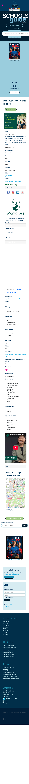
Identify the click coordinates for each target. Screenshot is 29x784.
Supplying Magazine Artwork (9, 674)
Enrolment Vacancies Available (10, 649)
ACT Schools (6, 632)
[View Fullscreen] (8, 486)
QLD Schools (6, 625)
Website (7, 178)
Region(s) (7, 167)
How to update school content (10, 676)
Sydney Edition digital (14, 559)
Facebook (6, 701)
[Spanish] (19, 8)
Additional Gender (9, 373)
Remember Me (9, 597)
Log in (7, 599)
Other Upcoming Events (8, 652)
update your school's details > (12, 574)
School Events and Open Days (9, 647)
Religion (7, 346)
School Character (9, 329)
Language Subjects (9, 406)
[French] (12, 8)
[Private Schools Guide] (15, 17)
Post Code (7, 161)
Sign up (7, 606)
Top (6, 720)
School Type (8, 307)
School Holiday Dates (7, 671)
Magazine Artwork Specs (8, 672)
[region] (14, 71)
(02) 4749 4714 (8, 176)
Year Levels (8, 340)
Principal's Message (12, 292)
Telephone (7, 173)
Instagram (6, 703)
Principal (7, 301)
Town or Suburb (9, 150)
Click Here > (8, 577)
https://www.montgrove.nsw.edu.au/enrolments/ (16, 299)
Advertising (5, 669)
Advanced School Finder (14, 25)
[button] (15, 491)
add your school (15, 573)
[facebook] (14, 2)
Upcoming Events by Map (8, 654)
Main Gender (8, 367)
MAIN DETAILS (10, 289)
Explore (24, 525)
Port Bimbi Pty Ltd (12, 712)
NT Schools (5, 634)
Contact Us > (5, 696)
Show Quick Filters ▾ (14, 37)
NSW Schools (6, 621)
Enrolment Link (8, 296)
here (14, 238)
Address (7, 144)
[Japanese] (17, 8)
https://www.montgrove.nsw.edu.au (13, 181)
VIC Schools (5, 623)
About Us (19, 289)
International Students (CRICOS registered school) (15, 360)
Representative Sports (10, 415)
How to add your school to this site (11, 678)
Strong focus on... (9, 379)
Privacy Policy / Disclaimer (9, 656)
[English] (10, 8)
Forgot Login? (9, 604)
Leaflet (10, 507)
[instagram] (15, 2)
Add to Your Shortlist (10, 109)
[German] (13, 8)
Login (15, 5)
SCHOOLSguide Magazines (9, 645)
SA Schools (5, 629)
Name (6, 131)
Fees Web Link (8, 351)
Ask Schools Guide (14, 29)
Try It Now (14, 92)
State (6, 156)
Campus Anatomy (9, 316)
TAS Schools (5, 630)
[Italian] (15, 8)
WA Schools (5, 627)
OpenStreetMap (16, 507)
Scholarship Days (6, 651)
